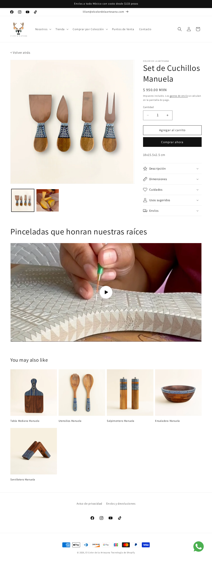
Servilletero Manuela (22, 479)
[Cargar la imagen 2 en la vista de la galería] (47, 200)
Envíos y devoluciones (121, 503)
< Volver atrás (20, 52)
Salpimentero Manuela (120, 421)
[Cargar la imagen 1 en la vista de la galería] (22, 200)
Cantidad (148, 107)
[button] (43, 29)
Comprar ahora (172, 142)
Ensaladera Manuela (167, 421)
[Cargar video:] (106, 292)
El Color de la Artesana (98, 552)
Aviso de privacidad (89, 503)
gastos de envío (179, 95)
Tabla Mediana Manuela (25, 421)
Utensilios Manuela (70, 421)
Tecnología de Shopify (123, 552)
